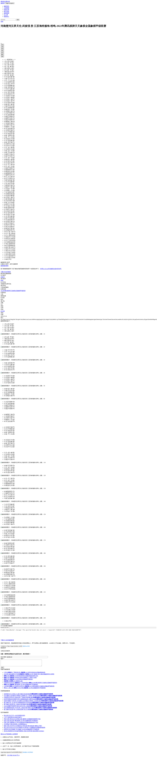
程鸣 (2, 280)
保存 (2, 667)
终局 (2, 52)
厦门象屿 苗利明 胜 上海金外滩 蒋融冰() (28, 704)
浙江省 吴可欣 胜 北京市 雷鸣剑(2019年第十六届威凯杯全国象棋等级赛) (24, 727)
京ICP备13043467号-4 (13, 755)
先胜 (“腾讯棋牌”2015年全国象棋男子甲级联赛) (21, 684)
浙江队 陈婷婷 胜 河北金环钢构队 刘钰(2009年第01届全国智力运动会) (24, 731)
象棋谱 (3, 3)
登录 (2, 21)
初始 (2, 50)
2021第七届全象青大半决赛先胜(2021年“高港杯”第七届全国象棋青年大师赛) (29, 674)
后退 (2, 46)
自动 (2, 44)
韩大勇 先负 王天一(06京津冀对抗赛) (14, 715)
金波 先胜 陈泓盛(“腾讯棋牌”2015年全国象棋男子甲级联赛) (21, 721)
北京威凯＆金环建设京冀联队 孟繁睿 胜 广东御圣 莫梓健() (33, 696)
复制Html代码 (26, 646)
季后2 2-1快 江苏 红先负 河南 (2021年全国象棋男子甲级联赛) (25, 688)
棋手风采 (6, 11)
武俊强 (3, 277)
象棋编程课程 (5, 265)
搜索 (18, 19)
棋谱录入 (6, 16)
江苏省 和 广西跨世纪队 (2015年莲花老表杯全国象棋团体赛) (24, 672)
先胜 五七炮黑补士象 (13, 681)
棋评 (2, 659)
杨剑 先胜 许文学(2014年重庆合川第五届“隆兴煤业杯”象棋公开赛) (23, 726)
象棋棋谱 (6, 13)
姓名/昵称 (3, 657)
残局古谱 (6, 9)
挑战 (2, 56)
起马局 (3, 311)
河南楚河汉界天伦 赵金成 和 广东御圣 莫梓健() (30, 697)
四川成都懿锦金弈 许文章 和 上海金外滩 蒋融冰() (30, 708)
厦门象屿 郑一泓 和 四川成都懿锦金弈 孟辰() (29, 702)
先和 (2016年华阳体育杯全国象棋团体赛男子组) (21, 676)
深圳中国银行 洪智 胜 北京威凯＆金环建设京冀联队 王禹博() (34, 701)
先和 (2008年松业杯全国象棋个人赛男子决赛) (20, 677)
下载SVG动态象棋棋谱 (7, 640)
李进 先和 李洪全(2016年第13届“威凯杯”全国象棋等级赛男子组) (22, 719)
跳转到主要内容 (5, 1)
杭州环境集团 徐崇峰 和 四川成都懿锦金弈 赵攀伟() (31, 699)
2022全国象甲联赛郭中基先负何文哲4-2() (28, 706)
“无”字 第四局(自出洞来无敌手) (13, 717)
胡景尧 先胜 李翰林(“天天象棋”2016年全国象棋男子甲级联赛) (21, 729)
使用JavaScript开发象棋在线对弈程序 (50, 268)
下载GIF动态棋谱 (6, 272)
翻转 (2, 54)
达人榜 (6, 14)
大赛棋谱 (6, 8)
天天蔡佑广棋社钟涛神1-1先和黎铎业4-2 (15, 724)
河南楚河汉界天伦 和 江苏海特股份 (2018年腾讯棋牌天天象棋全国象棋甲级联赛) (30, 683)
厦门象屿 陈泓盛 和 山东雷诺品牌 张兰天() (28, 709)
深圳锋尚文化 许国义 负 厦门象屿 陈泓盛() (28, 694)
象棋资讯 (6, 6)
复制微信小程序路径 (28, 752)
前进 (2, 48)
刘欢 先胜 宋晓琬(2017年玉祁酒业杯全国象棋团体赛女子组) (21, 722)
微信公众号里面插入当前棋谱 (9, 734)
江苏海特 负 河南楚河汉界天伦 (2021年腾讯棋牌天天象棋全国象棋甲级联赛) (29, 686)
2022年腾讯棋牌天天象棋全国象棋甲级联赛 (13, 290)
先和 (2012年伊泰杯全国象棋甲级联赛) (18, 679)
